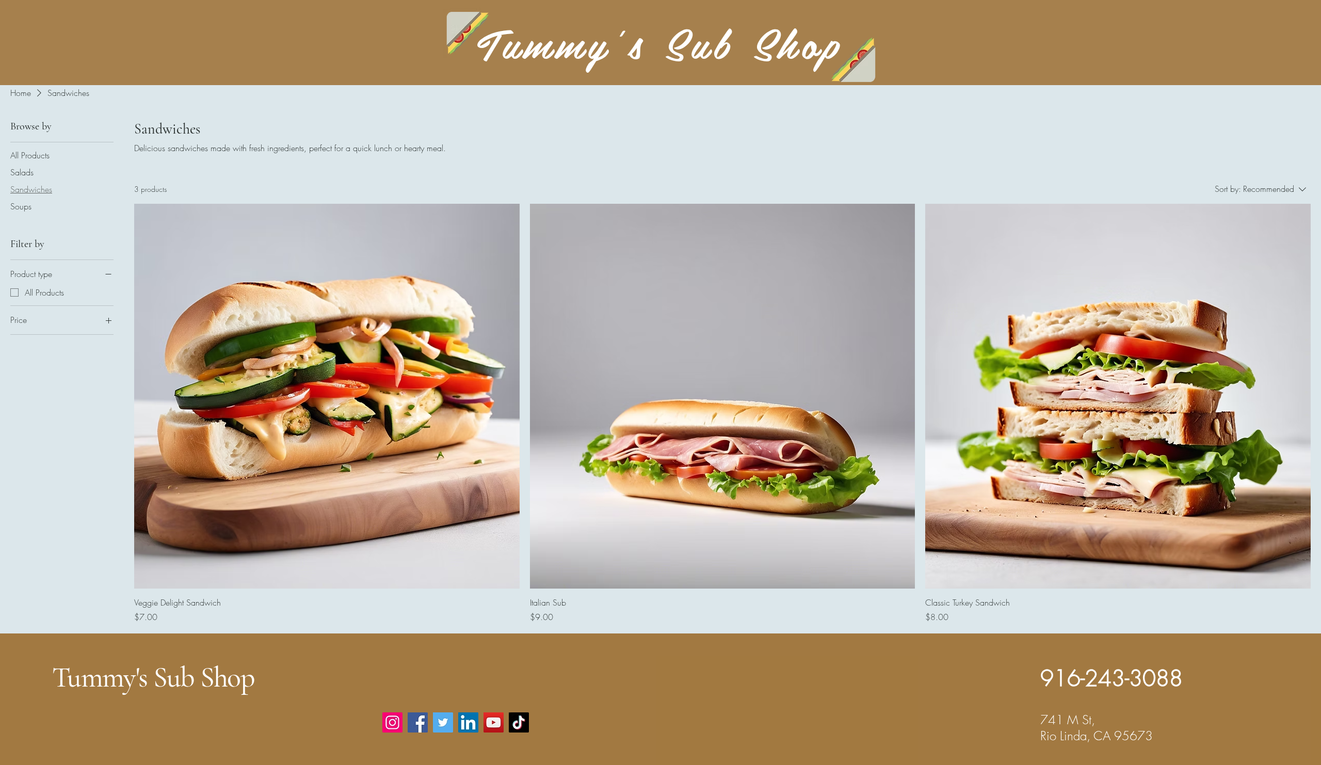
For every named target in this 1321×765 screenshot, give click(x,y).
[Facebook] (418, 722)
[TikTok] (519, 722)
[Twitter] (443, 722)
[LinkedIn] (468, 722)
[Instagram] (392, 722)
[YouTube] (494, 722)
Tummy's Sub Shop (153, 677)
